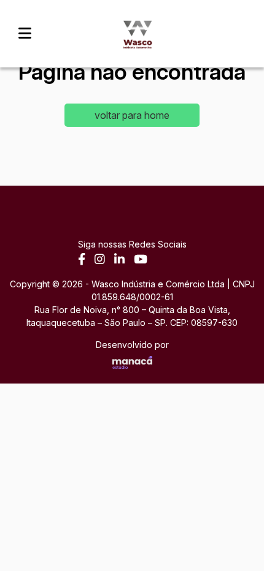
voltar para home (132, 115)
